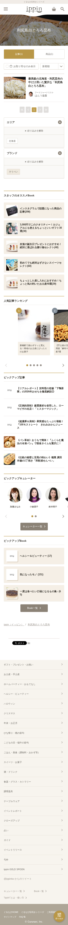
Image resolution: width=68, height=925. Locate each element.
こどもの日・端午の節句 (16, 742)
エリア (11, 122)
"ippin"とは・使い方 (14, 897)
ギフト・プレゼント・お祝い (18, 664)
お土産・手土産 (12, 674)
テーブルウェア (12, 801)
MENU (5, 9)
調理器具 (8, 791)
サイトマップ (10, 917)
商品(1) (49, 54)
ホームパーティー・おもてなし (20, 684)
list (29, 643)
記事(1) (19, 54)
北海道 (12, 141)
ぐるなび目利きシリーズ (32, 912)
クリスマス (9, 713)
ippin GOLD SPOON (14, 869)
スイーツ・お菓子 (13, 762)
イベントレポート (13, 811)
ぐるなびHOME (11, 912)
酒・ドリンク (10, 772)
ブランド (12, 153)
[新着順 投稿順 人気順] (52, 66)
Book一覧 (39, 891)
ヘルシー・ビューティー (16, 694)
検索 (62, 9)
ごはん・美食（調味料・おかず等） (22, 752)
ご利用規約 (52, 912)
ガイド (7, 840)
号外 (6, 859)
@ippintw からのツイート (18, 878)
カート (54, 9)
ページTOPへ (34, 634)
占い (6, 830)
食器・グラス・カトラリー (17, 781)
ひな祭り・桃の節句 (14, 733)
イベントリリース (13, 850)
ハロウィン (9, 703)
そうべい (13, 171)
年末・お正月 (10, 723)
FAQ (21, 917)
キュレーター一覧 (13, 891)
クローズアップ (12, 820)
